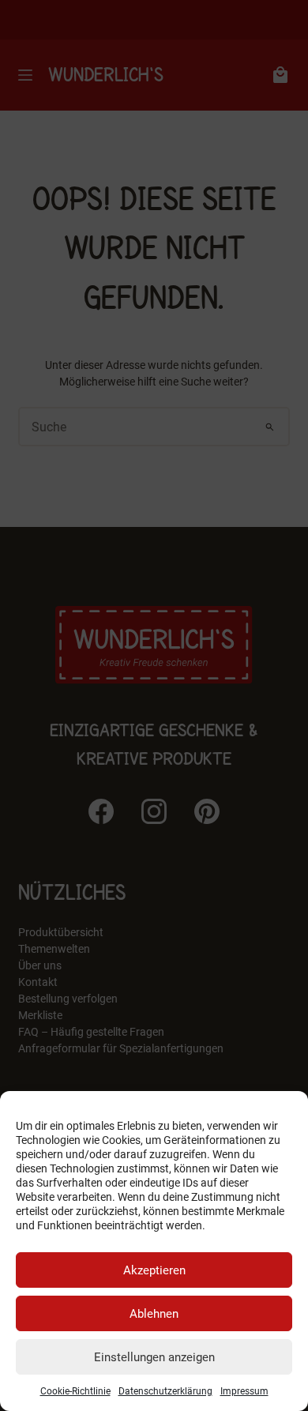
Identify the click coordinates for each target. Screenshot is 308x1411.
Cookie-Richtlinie (75, 1391)
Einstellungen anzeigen (154, 1357)
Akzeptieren (154, 1270)
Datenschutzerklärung (165, 1391)
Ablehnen (154, 1314)
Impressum (244, 1391)
